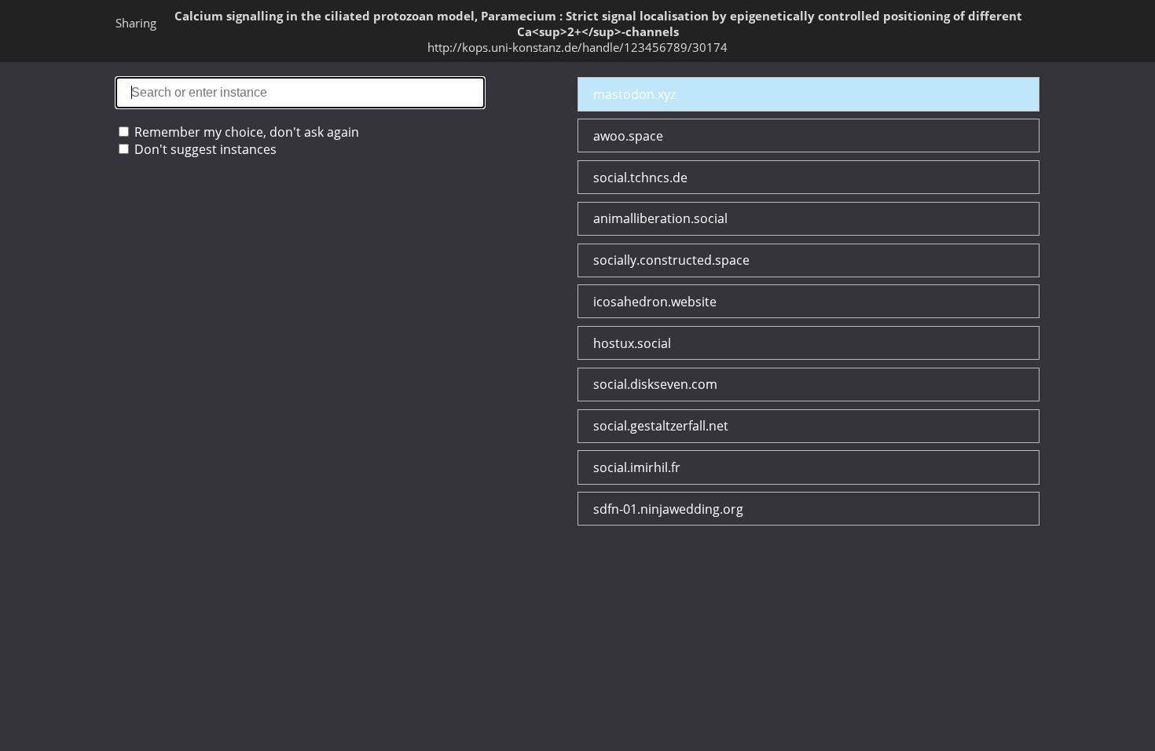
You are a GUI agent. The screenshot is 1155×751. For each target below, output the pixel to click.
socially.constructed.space (671, 260)
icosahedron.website (655, 301)
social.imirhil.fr (636, 467)
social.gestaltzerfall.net (660, 425)
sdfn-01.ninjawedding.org (668, 509)
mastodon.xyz (634, 94)
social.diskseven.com (655, 384)
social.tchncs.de (640, 177)
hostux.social (632, 343)
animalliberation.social (660, 218)
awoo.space (628, 136)
